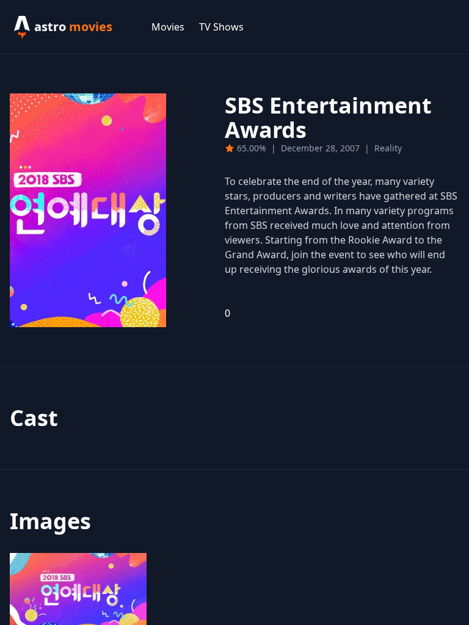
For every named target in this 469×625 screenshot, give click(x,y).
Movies (167, 27)
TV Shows (221, 27)
